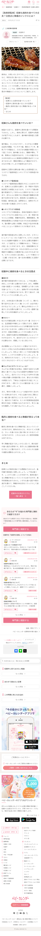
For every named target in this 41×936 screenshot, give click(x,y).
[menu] (38, 2)
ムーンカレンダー (29, 863)
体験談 (5, 860)
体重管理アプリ (28, 858)
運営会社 (19, 919)
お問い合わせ (22, 925)
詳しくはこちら (32, 815)
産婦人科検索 (7, 881)
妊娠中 (16, 7)
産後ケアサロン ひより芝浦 (31, 882)
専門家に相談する (20, 529)
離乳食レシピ (7, 865)
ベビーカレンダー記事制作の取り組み (25, 631)
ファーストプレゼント (30, 849)
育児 (5, 852)
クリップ (30, 639)
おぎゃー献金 (28, 890)
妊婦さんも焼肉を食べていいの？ (18, 100)
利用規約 (15, 925)
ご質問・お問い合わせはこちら (20, 767)
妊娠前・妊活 (7, 844)
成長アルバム (7, 873)
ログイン (24, 643)
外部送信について (7, 922)
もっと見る (19, 615)
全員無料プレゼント (29, 847)
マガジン (26, 836)
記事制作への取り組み (11, 828)
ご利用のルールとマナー (20, 757)
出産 (5, 849)
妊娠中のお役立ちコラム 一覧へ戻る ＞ (20, 494)
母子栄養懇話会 (28, 893)
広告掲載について (33, 922)
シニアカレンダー (29, 869)
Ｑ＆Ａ (5, 857)
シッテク (26, 871)
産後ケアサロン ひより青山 (31, 879)
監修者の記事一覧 (29, 41)
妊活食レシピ (7, 870)
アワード (26, 833)
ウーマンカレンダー (29, 866)
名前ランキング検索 (29, 830)
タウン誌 (26, 838)
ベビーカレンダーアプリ (31, 855)
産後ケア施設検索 (9, 878)
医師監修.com (28, 877)
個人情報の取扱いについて (30, 919)
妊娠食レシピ (7, 868)
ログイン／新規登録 (20, 905)
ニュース (6, 836)
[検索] (33, 2)
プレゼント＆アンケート (31, 844)
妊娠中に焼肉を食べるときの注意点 (19, 103)
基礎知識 (9, 7)
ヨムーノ (26, 874)
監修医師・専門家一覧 (11, 832)
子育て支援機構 (28, 888)
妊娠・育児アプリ (32, 628)
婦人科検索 (7, 883)
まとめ (8, 111)
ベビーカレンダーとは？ (9, 919)
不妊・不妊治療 (8, 854)
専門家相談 (6, 839)
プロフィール (13, 41)
